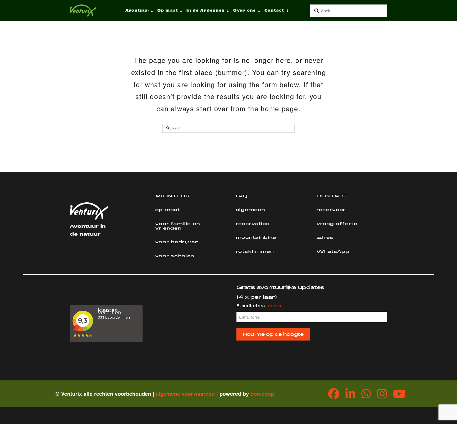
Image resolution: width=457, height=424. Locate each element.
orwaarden (201, 393)
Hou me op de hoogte (273, 334)
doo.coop (262, 393)
